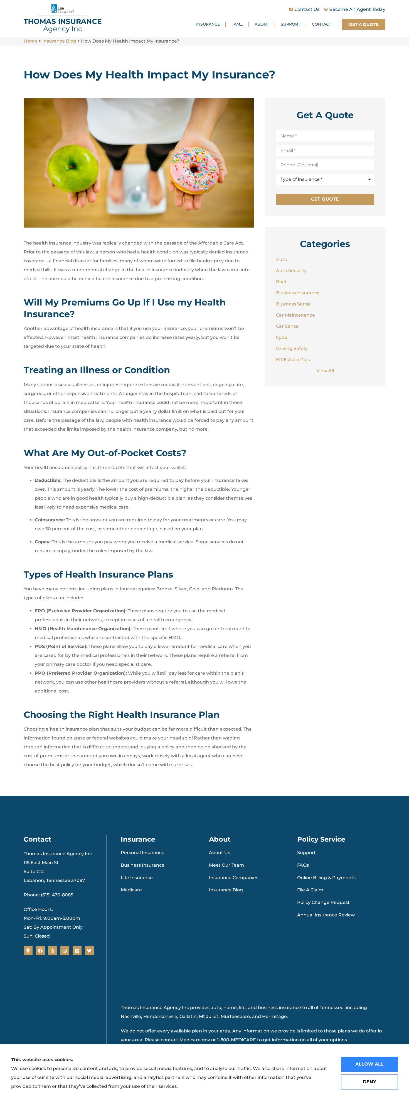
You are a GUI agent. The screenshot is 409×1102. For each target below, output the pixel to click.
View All (325, 370)
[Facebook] (40, 950)
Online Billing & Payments (326, 877)
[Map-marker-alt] (28, 950)
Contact (321, 24)
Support (290, 24)
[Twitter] (89, 950)
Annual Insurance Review (326, 915)
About (262, 24)
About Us (219, 852)
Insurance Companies (233, 877)
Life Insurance (137, 877)
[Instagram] (64, 950)
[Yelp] (52, 950)
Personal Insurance (142, 852)
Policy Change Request (323, 902)
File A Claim (310, 890)
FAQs (303, 865)
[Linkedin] (77, 950)
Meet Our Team (226, 865)
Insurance (208, 24)
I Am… (237, 24)
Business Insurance (142, 865)
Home (31, 41)
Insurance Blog (59, 41)
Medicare (131, 890)
